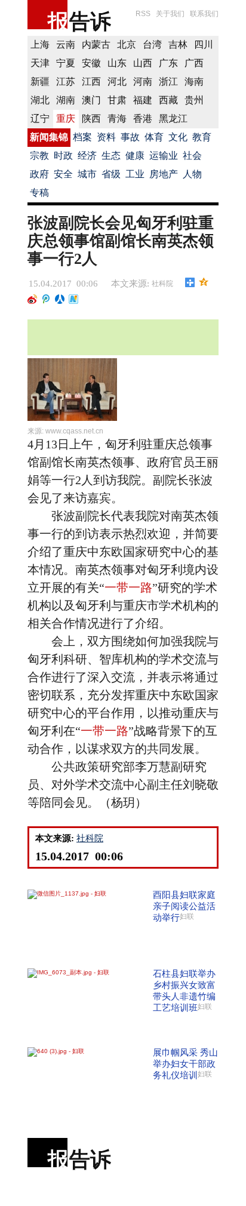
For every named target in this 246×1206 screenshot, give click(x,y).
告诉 (90, 21)
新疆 (40, 81)
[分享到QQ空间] (204, 282)
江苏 (65, 81)
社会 (192, 155)
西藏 (168, 100)
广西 (194, 63)
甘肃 (117, 100)
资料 (106, 137)
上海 (40, 44)
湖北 (40, 100)
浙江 (168, 81)
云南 (65, 44)
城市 (87, 174)
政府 (39, 174)
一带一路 (128, 587)
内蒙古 (96, 44)
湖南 (65, 100)
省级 (111, 174)
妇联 (187, 916)
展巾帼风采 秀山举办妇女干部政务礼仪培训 (185, 1063)
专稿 (39, 192)
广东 (168, 63)
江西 (91, 81)
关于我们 (170, 14)
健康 (134, 155)
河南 (142, 81)
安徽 (91, 63)
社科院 (162, 283)
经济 (87, 155)
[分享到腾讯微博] (46, 299)
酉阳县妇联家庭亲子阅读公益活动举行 (184, 906)
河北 (117, 81)
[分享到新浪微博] (32, 299)
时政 (63, 155)
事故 (130, 137)
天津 (40, 63)
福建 (142, 100)
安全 (63, 174)
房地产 (163, 174)
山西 (142, 63)
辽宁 (40, 118)
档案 (82, 137)
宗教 (39, 155)
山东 (117, 63)
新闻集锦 (49, 137)
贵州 (194, 100)
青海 (117, 118)
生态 (111, 155)
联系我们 (204, 14)
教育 (201, 137)
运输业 (163, 155)
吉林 (177, 44)
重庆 (65, 118)
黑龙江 (173, 118)
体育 (154, 137)
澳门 (91, 100)
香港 (142, 118)
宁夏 (65, 63)
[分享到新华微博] (74, 299)
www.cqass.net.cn (74, 431)
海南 (194, 81)
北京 (126, 44)
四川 (203, 44)
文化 (177, 137)
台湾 (152, 44)
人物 (192, 174)
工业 (134, 174)
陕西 (91, 118)
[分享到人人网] (60, 299)
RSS (143, 14)
